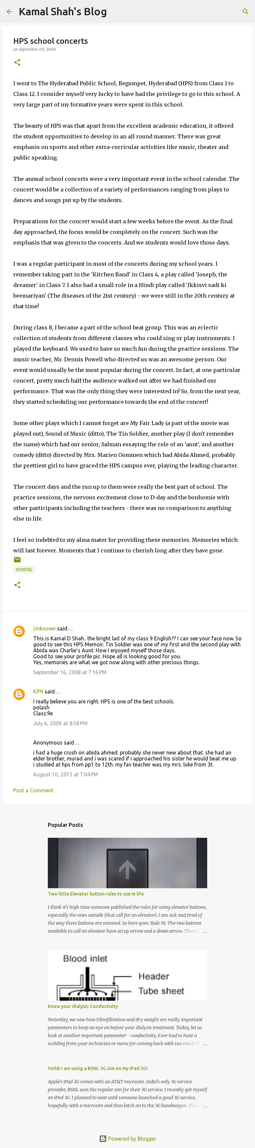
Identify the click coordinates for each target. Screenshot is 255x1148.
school (24, 569)
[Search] (246, 12)
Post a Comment (33, 790)
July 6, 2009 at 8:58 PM (60, 723)
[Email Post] (17, 562)
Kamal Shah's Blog (63, 11)
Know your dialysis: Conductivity (83, 1006)
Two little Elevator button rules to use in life (96, 894)
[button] (17, 62)
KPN (38, 691)
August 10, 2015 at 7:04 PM (65, 774)
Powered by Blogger (131, 1139)
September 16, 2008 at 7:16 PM (70, 672)
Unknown (44, 628)
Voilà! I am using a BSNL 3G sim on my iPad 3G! (98, 1068)
